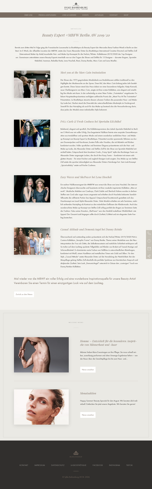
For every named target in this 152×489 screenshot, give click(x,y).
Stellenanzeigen (93, 15)
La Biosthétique (78, 465)
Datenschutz (57, 465)
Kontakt (114, 15)
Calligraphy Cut (35, 15)
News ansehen (88, 369)
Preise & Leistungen (47, 15)
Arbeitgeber (57, 15)
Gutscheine (143, 15)
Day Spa (82, 15)
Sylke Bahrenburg (71, 477)
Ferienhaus (131, 15)
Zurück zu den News (24, 294)
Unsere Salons (22, 15)
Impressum (39, 465)
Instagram (114, 465)
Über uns (28, 15)
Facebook (98, 465)
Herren (19, 15)
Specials (128, 15)
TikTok (129, 465)
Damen (6, 15)
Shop (126, 15)
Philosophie (78, 15)
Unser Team (61, 15)
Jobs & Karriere (69, 15)
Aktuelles (99, 15)
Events (85, 15)
